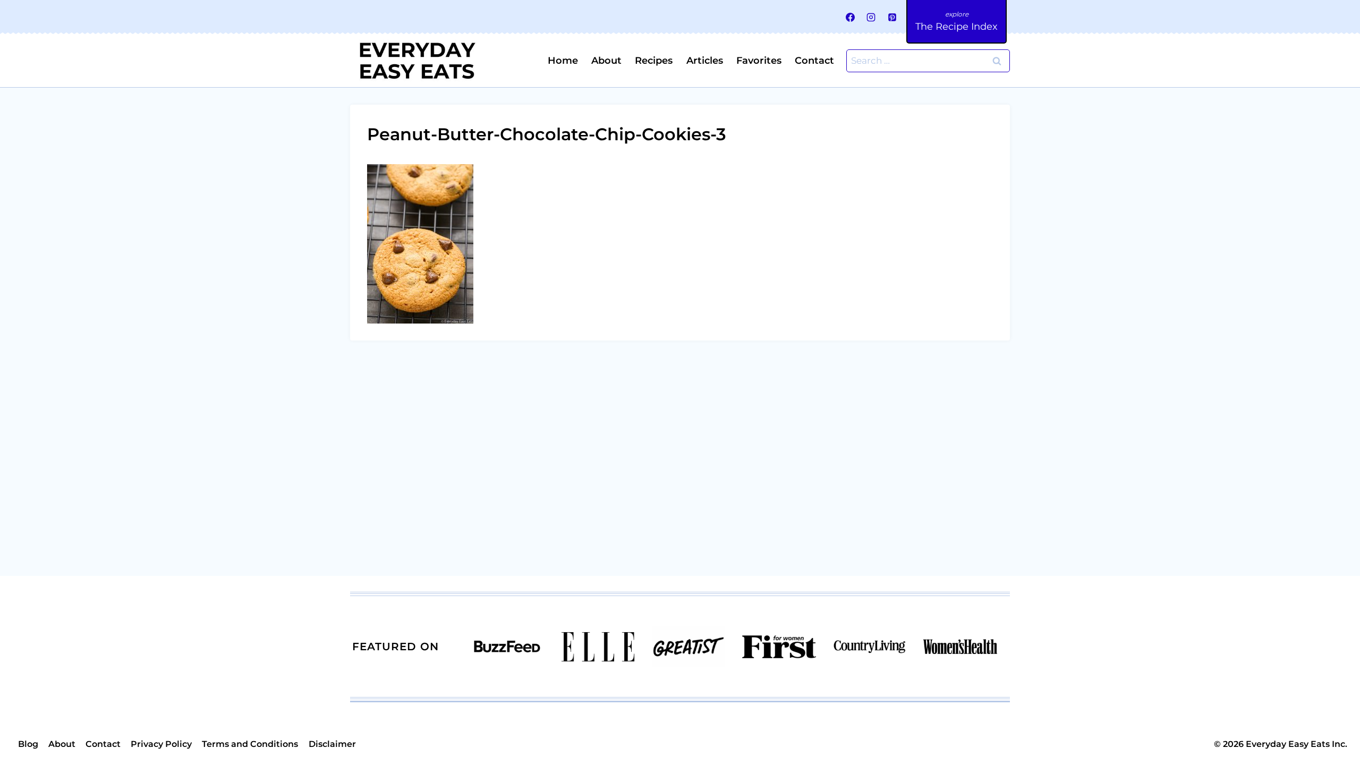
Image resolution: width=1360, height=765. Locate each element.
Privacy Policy (161, 744)
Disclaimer (332, 744)
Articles (704, 60)
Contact (814, 60)
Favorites (758, 60)
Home (563, 60)
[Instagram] (871, 17)
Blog (28, 744)
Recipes (654, 60)
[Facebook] (851, 17)
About (606, 60)
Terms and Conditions (250, 744)
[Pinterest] (892, 17)
